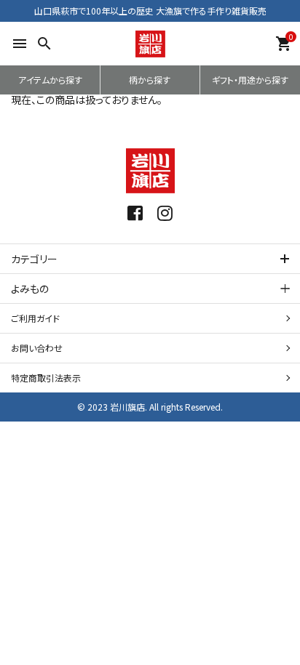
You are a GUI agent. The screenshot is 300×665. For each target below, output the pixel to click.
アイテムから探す (50, 79)
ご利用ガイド (35, 318)
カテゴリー (34, 258)
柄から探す (149, 79)
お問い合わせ (37, 348)
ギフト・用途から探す (250, 79)
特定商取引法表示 (46, 377)
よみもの (30, 288)
